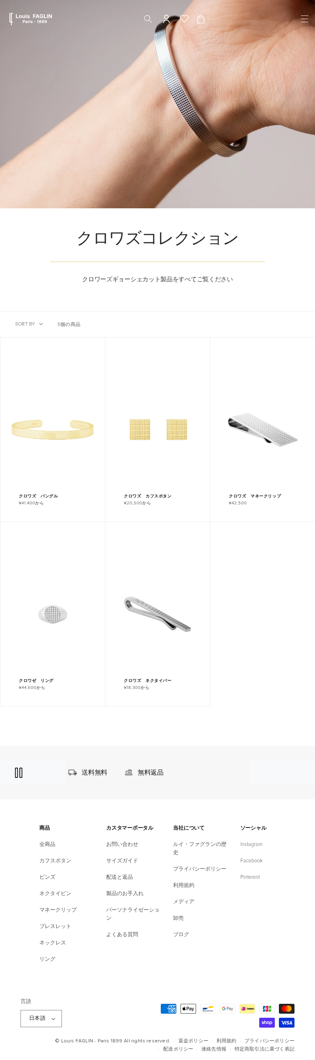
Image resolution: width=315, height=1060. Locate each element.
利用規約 (183, 885)
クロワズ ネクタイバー (148, 680)
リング (47, 959)
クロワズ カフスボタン (148, 496)
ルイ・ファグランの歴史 (199, 848)
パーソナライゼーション (133, 914)
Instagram (251, 844)
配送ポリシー (178, 1049)
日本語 (37, 1018)
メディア (183, 901)
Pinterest (250, 877)
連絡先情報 (213, 1049)
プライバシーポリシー (199, 869)
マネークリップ (58, 910)
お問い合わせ (122, 844)
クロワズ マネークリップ (255, 496)
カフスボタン (55, 860)
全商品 (47, 844)
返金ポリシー (193, 1041)
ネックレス (52, 942)
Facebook (251, 860)
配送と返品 (119, 877)
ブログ (181, 934)
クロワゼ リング (36, 680)
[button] (303, 18)
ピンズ (47, 877)
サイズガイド (122, 860)
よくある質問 (122, 934)
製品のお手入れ (125, 893)
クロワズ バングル (38, 496)
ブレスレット (55, 926)
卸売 (178, 918)
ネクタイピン (55, 893)
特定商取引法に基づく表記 (264, 1049)
